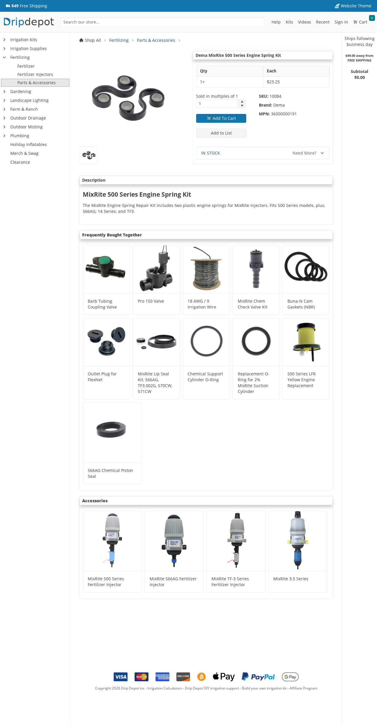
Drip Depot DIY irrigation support (212, 688)
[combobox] (162, 22)
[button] (26, 5)
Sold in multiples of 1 (217, 96)
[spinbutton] (217, 104)
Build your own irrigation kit (264, 688)
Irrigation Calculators (165, 688)
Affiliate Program (304, 688)
